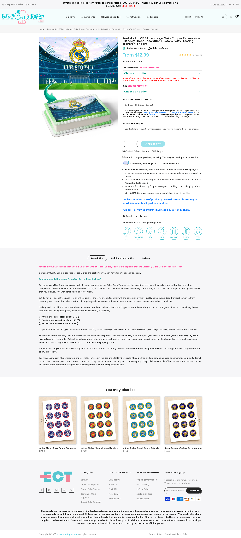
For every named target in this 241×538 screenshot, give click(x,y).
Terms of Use (155, 534)
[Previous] (44, 420)
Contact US (114, 479)
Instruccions (135, 17)
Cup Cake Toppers (90, 484)
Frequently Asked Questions (20, 4)
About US (113, 484)
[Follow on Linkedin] (64, 490)
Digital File (113, 489)
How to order (143, 498)
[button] (185, 55)
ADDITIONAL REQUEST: (134, 123)
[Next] (197, 420)
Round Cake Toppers (91, 502)
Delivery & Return (170, 163)
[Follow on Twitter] (48, 490)
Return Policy (143, 484)
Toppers (154, 17)
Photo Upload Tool (112, 17)
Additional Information (122, 258)
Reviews (146, 258)
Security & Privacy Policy (177, 534)
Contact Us (226, 4)
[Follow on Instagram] (56, 490)
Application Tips (144, 494)
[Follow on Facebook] (41, 490)
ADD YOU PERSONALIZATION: (137, 99)
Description (97, 258)
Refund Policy (143, 489)
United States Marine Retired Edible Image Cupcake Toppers (111, 448)
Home (72, 17)
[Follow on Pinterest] (71, 490)
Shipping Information (147, 479)
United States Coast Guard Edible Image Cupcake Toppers (153, 448)
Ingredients (89, 17)
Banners (85, 479)
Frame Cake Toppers (91, 489)
